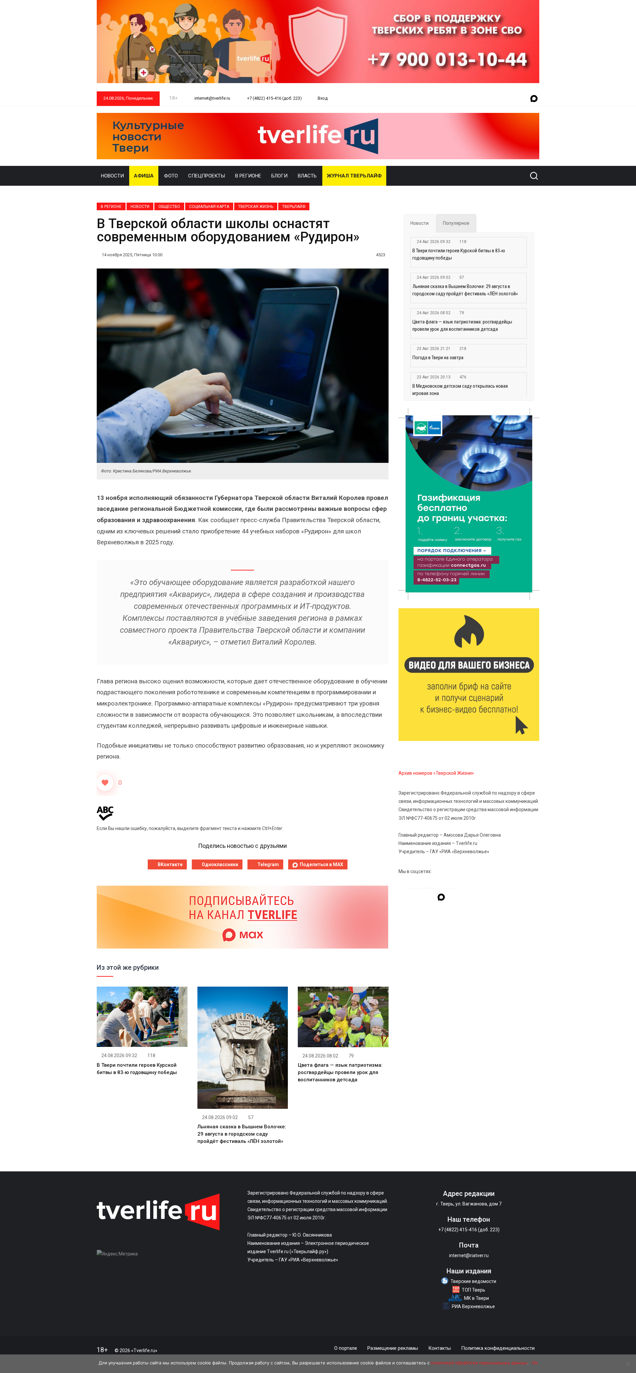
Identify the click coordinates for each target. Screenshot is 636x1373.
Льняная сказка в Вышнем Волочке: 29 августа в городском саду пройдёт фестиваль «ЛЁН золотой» (241, 1134)
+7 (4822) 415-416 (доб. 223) (274, 98)
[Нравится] (105, 782)
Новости (112, 176)
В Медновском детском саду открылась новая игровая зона (460, 389)
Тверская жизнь (255, 206)
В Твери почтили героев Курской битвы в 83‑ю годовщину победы (458, 254)
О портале (345, 1348)
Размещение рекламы (392, 1348)
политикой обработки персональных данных (479, 1362)
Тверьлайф (293, 206)
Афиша (144, 176)
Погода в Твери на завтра (437, 358)
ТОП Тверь (473, 1290)
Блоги (279, 176)
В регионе (248, 176)
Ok (535, 1362)
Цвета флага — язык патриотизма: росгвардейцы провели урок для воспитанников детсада (340, 1072)
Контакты (439, 1348)
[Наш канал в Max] (534, 99)
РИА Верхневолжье (473, 1306)
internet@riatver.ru (469, 1255)
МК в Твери (476, 1298)
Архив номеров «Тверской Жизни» (436, 773)
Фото (171, 176)
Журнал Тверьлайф (354, 176)
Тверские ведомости (473, 1281)
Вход (323, 98)
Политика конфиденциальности (498, 1348)
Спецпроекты (206, 176)
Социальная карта (209, 206)
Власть (307, 176)
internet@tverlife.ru (211, 98)
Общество (169, 206)
